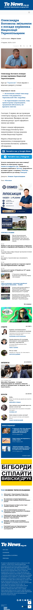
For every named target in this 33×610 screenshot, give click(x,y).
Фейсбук (25, 170)
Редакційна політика (10, 555)
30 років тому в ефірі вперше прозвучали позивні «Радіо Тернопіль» (16, 252)
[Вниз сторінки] (29, 606)
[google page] (18, 600)
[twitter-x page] (23, 600)
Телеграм (23, 172)
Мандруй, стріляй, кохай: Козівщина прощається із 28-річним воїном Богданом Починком (16, 522)
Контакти (6, 552)
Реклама (6, 558)
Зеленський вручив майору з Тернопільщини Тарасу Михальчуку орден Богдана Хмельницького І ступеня (21, 289)
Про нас (5, 549)
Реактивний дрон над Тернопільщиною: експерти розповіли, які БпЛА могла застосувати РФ (15, 527)
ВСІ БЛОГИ (29, 393)
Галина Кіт (13, 412)
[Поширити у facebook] (20, 46)
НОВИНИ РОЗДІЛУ (26, 455)
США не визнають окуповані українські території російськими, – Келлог (14, 284)
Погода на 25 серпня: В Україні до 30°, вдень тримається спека (15, 270)
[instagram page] (30, 600)
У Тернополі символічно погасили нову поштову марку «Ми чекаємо (21, 276)
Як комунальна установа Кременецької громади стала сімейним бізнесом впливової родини (17, 500)
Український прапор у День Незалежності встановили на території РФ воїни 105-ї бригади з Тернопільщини (21, 297)
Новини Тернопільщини (16, 176)
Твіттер (19, 168)
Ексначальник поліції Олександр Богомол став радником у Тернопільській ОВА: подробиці (15, 95)
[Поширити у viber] (27, 46)
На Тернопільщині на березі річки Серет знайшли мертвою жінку (15, 505)
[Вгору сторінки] (29, 602)
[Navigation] (29, 12)
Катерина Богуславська (17, 336)
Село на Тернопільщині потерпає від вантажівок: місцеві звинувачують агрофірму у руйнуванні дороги (17, 511)
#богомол (8, 180)
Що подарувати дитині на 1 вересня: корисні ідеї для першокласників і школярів (16, 264)
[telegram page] (28, 600)
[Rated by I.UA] (27, 607)
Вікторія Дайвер (14, 354)
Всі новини (28, 304)
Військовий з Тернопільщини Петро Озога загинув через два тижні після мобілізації (16, 495)
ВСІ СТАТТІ (29, 326)
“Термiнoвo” (12, 83)
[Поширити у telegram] (30, 46)
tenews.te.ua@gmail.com (9, 166)
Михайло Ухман (15, 402)
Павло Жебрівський (16, 420)
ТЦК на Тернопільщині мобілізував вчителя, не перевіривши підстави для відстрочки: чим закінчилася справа (20, 238)
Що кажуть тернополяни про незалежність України (14, 258)
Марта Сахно (16, 38)
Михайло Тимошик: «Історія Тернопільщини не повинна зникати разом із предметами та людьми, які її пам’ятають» (15, 384)
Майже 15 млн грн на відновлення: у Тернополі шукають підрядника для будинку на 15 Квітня (16, 246)
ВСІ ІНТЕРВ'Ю (28, 362)
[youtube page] (25, 600)
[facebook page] (20, 600)
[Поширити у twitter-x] (23, 46)
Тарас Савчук (13, 347)
